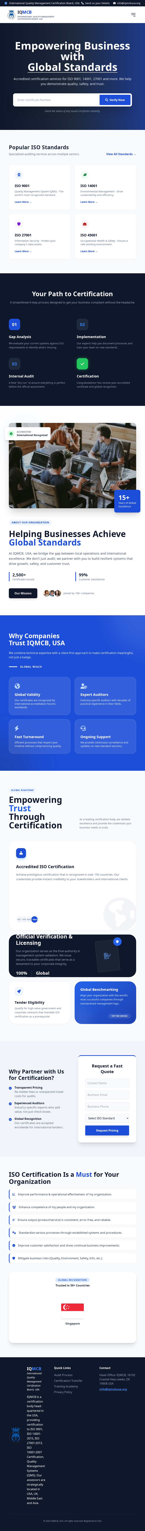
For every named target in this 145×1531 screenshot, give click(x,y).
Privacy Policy (63, 1392)
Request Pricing (107, 1130)
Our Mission (23, 593)
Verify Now (117, 100)
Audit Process (63, 1375)
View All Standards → (121, 154)
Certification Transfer (68, 1381)
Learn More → (23, 202)
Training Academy (66, 1386)
